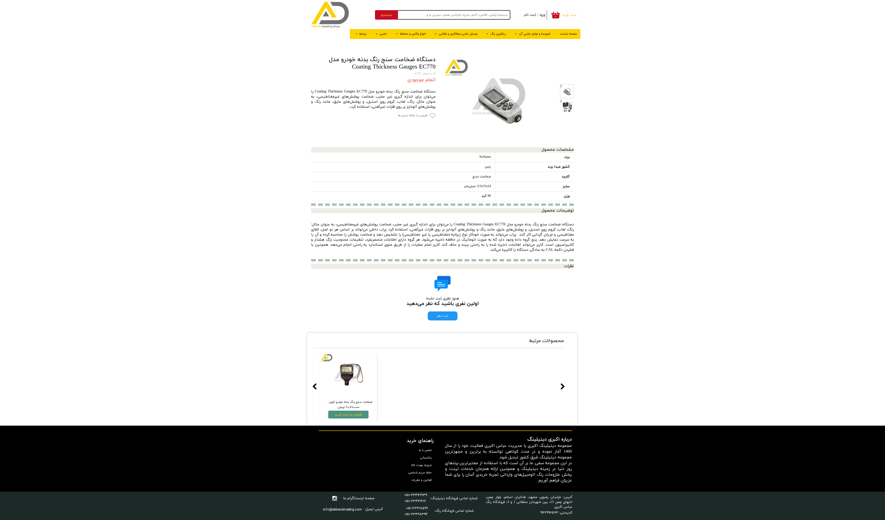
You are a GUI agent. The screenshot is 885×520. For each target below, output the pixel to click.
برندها (362, 34)
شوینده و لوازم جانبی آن (534, 34)
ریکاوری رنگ (498, 34)
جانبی (383, 34)
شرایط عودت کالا (421, 465)
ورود (542, 14)
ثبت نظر (442, 316)
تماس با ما (425, 450)
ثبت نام (530, 14)
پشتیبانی (426, 458)
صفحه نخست (568, 34)
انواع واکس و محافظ (413, 34)
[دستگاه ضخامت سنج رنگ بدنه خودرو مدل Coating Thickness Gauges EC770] (500, 99)
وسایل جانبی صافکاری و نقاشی (458, 34)
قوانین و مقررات (421, 480)
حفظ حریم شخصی (420, 473)
